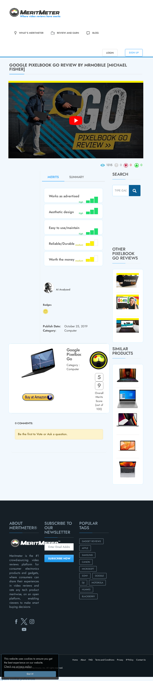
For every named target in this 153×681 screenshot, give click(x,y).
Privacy (120, 659)
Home (75, 659)
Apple (85, 548)
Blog (95, 33)
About (83, 659)
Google (99, 575)
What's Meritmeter (31, 33)
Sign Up (134, 52)
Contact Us (141, 659)
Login (110, 53)
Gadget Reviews (91, 541)
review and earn (68, 33)
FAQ (91, 659)
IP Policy (129, 659)
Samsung (87, 555)
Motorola (97, 582)
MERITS (53, 177)
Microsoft (88, 569)
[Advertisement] (132, 221)
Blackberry (88, 596)
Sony (85, 575)
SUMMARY (76, 177)
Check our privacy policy (18, 666)
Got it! (30, 674)
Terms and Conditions (104, 659)
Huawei (86, 589)
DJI (83, 582)
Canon (86, 562)
